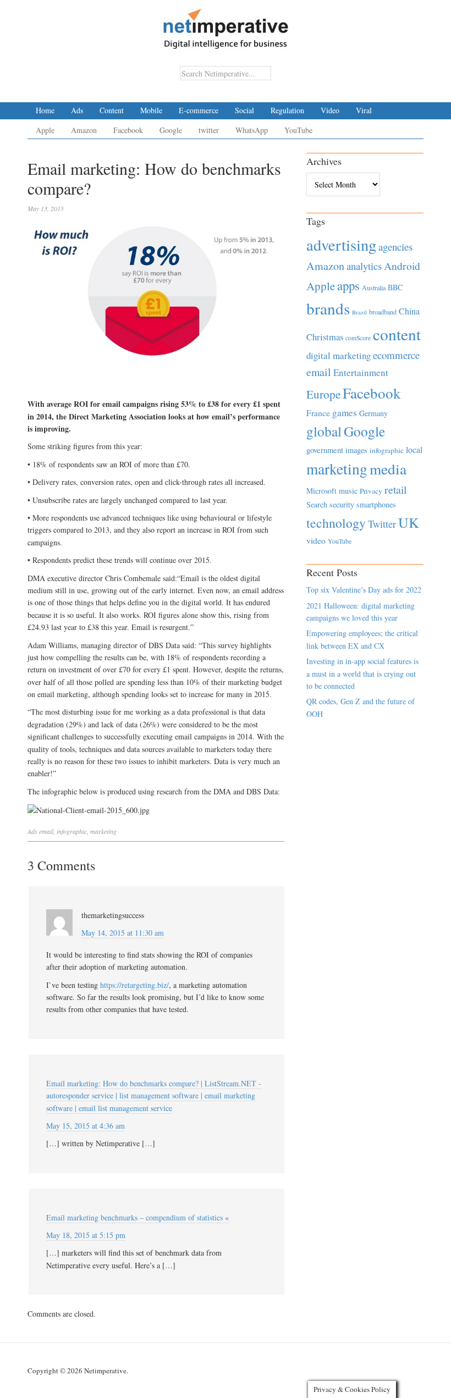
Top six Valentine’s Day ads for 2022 (363, 589)
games (344, 412)
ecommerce (396, 355)
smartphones (376, 504)
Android (402, 265)
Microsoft (321, 490)
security (341, 504)
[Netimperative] (225, 24)
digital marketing (338, 355)
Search (316, 504)
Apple (45, 130)
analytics (364, 266)
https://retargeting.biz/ (134, 985)
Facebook (128, 130)
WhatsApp (251, 130)
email (46, 831)
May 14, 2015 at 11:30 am (122, 932)
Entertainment (360, 372)
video (316, 540)
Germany (373, 413)
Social (244, 110)
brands (328, 308)
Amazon (84, 130)
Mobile (151, 110)
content (397, 334)
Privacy (371, 491)
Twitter (382, 524)
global (324, 431)
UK (408, 522)
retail (395, 489)
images (356, 450)
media (388, 468)
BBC (395, 287)
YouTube (298, 130)
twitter (209, 130)
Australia (374, 287)
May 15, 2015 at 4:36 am (85, 1125)
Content (112, 110)
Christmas (324, 336)
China (409, 311)
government (324, 450)
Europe (323, 394)
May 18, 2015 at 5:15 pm (85, 1235)
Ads (77, 110)
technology (336, 523)
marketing (103, 831)
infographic (72, 831)
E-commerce (198, 110)
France (318, 412)
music (348, 490)
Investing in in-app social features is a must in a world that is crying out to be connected (362, 673)
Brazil (359, 312)
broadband (383, 311)
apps (348, 285)
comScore (358, 338)
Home (45, 110)
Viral (364, 110)
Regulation (287, 110)
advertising (341, 244)
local (414, 449)
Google (171, 130)
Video (330, 110)
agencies (395, 246)
